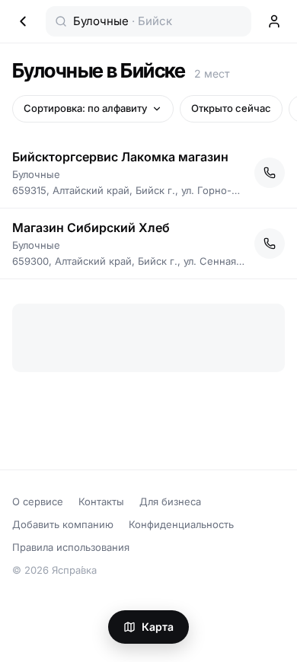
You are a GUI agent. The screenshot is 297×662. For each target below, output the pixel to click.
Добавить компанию (62, 524)
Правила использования (70, 547)
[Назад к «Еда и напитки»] (23, 21)
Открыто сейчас (231, 108)
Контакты (101, 501)
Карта (158, 626)
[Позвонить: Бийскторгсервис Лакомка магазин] (269, 173)
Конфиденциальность (181, 524)
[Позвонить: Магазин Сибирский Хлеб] (269, 243)
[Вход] (274, 21)
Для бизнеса (170, 501)
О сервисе (37, 501)
